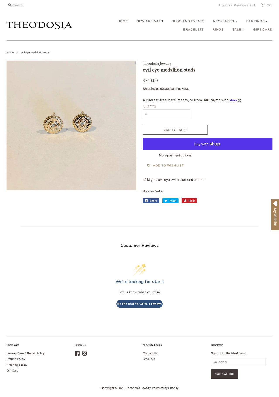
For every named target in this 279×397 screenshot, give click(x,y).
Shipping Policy (17, 364)
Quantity (149, 106)
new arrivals (150, 21)
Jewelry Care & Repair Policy (25, 353)
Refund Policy (16, 359)
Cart (269, 5)
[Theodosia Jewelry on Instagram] (84, 354)
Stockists (149, 359)
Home (10, 52)
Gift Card (13, 370)
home (123, 21)
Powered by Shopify (165, 388)
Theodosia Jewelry (138, 388)
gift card (262, 29)
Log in (223, 5)
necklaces (224, 21)
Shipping (149, 88)
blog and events (188, 21)
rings (218, 29)
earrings (256, 21)
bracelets (193, 29)
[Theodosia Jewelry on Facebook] (77, 354)
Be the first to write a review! (139, 304)
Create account (244, 5)
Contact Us (150, 353)
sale (237, 29)
